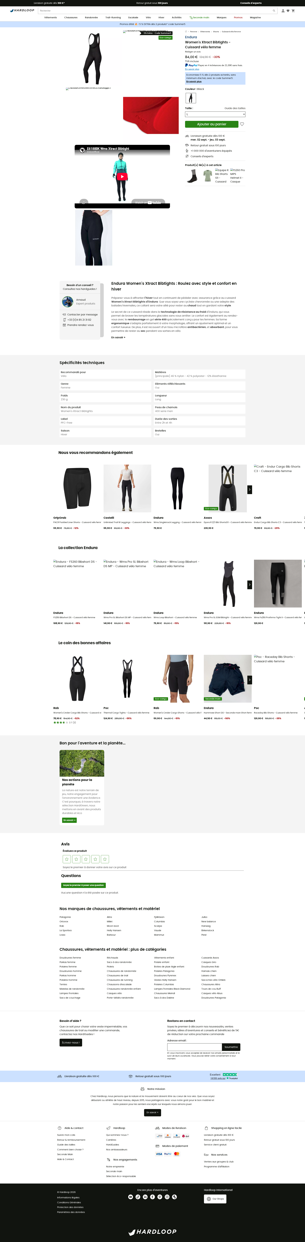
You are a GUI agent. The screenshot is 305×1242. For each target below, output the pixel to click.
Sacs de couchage (70, 998)
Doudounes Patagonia (213, 998)
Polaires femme (68, 967)
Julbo (204, 917)
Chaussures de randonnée (121, 971)
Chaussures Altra (210, 984)
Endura (191, 37)
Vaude (157, 930)
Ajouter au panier (211, 124)
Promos (238, 18)
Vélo (148, 18)
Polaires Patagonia (164, 971)
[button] (94, 58)
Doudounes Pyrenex (165, 976)
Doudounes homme (71, 971)
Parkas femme (67, 962)
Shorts (216, 32)
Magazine (255, 18)
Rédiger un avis (193, 52)
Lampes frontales (69, 993)
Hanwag (205, 926)
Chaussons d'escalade (119, 984)
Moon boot (113, 926)
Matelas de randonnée (72, 989)
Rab (62, 926)
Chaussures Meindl (164, 993)
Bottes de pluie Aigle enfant (169, 967)
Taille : (189, 108)
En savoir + (118, 337)
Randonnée (91, 18)
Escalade (133, 18)
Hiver (161, 18)
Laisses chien (208, 976)
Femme (193, 32)
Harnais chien (209, 971)
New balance (208, 922)
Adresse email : (177, 1040)
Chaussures (70, 18)
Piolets (110, 967)
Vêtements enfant (164, 958)
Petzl (203, 935)
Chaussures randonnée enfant (124, 989)
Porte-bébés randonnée (120, 998)
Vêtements (50, 18)
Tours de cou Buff (211, 989)
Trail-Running (113, 18)
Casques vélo (114, 993)
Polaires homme (68, 980)
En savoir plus (194, 82)
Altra (109, 917)
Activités (176, 18)
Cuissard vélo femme (231, 32)
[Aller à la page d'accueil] (187, 31)
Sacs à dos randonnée (119, 962)
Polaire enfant (161, 962)
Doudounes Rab (210, 967)
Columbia (159, 922)
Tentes (63, 984)
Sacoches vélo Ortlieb (213, 980)
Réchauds (112, 958)
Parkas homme (68, 976)
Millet (109, 922)
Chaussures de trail (117, 976)
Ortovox (64, 922)
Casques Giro (208, 962)
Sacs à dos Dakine (164, 998)
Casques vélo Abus (211, 993)
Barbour (111, 935)
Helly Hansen (114, 930)
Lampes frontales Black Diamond (172, 989)
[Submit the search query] (274, 11)
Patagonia (65, 917)
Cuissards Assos (210, 958)
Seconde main (201, 18)
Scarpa (158, 926)
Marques (221, 18)
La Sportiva (65, 930)
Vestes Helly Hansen (165, 980)
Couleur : (194, 89)
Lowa (62, 935)
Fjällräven (159, 917)
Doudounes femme (70, 958)
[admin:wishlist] (242, 124)
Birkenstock (207, 930)
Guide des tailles (235, 108)
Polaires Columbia (164, 984)
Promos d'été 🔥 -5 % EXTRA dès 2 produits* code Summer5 (152, 24)
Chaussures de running (119, 980)
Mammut (159, 935)
